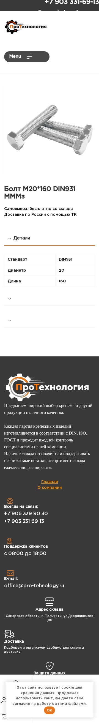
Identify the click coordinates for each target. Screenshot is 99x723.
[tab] (49, 299)
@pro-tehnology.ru (68, 13)
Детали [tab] (21, 238)
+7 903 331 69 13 (24, 521)
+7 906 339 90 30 (26, 514)
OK (49, 710)
